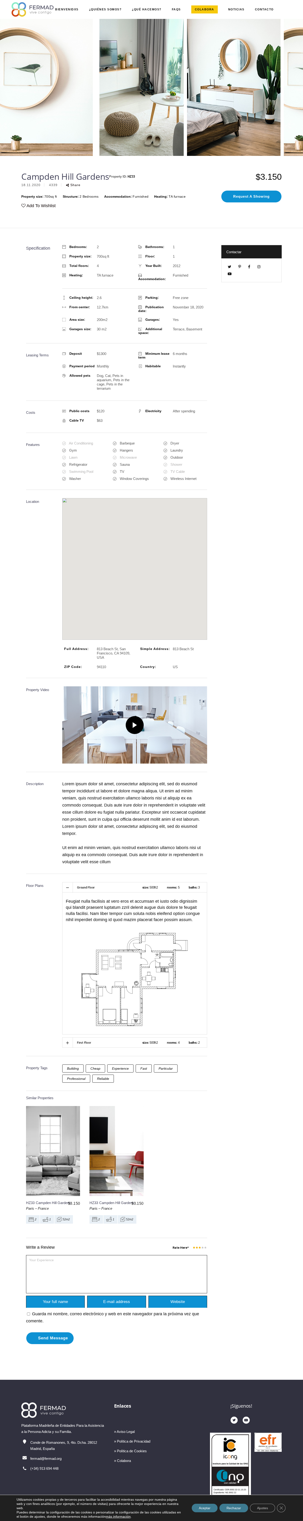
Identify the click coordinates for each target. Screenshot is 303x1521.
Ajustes (262, 1508)
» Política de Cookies (130, 1451)
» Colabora (122, 1461)
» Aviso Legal (124, 1432)
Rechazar (234, 1508)
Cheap (95, 1068)
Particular (166, 1068)
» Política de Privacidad (132, 1441)
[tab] (134, 887)
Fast (143, 1068)
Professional (76, 1079)
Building (73, 1068)
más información (118, 1516)
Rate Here (181, 1247)
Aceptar (204, 1508)
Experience (120, 1068)
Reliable (103, 1079)
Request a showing (251, 196)
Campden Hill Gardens (53, 1203)
